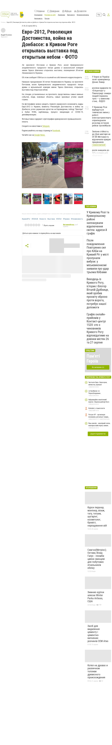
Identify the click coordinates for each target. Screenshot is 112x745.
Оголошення (38, 15)
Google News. (39, 135)
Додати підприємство (98, 434)
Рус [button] (99, 15)
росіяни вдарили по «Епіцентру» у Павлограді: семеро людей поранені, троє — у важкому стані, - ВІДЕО (101, 94)
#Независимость (77, 219)
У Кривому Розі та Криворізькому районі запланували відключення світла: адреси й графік (98, 222)
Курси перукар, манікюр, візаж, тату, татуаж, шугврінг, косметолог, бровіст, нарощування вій (97, 516)
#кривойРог (26, 219)
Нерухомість (38, 18)
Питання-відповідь (83, 15)
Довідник (55, 11)
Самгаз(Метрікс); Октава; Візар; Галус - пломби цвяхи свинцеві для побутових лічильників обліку (97, 559)
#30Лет (59, 219)
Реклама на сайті (50, 15)
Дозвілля (81, 11)
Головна (3, 22)
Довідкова (61, 15)
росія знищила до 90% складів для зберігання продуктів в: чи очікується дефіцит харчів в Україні (101, 157)
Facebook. (56, 130)
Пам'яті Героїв (93, 359)
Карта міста (71, 15)
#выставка (51, 219)
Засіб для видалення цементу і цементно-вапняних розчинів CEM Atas (98, 633)
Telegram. (46, 126)
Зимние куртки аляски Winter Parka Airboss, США (96, 597)
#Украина (66, 219)
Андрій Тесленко (6, 35)
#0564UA (35, 219)
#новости (42, 219)
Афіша (68, 11)
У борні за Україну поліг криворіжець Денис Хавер (101, 79)
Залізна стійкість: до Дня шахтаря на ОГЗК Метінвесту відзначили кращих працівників (101, 136)
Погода (47, 18)
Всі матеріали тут (98, 367)
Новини (41, 11)
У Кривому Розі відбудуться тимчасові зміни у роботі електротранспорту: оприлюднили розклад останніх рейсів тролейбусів (101, 116)
